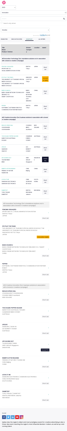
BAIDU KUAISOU (6, 90)
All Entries (42, 39)
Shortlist (29, 39)
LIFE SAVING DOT (6, 158)
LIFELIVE (4, 147)
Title (3, 47)
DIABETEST (5, 190)
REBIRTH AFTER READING (8, 168)
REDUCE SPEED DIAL (7, 125)
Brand (3, 50)
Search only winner (9, 23)
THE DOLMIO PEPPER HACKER (10, 136)
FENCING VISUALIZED (7, 66)
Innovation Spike (16, 39)
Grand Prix (4, 39)
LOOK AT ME (5, 179)
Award (44, 47)
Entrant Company (29, 50)
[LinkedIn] (13, 417)
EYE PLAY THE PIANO (7, 77)
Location (37, 47)
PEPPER (4, 105)
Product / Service (7, 52)
